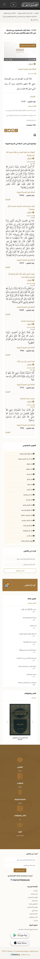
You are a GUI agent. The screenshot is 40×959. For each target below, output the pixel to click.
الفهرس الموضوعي (32, 603)
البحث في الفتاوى (20, 571)
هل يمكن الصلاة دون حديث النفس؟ (26, 658)
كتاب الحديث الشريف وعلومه (25, 13)
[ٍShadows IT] (15, 954)
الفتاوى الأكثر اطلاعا (32, 907)
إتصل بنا (36, 920)
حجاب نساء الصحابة (27, 398)
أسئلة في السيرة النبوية (10, 13)
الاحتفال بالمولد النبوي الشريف (27, 634)
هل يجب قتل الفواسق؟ (29, 642)
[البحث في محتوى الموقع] (13, 5)
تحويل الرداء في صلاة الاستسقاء (27, 666)
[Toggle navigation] (4, 4)
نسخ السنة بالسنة (28, 321)
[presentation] (7, 721)
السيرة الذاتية (34, 894)
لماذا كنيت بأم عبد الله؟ (26, 361)
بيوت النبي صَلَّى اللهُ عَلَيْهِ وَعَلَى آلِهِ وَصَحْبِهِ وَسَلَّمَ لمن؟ (21, 276)
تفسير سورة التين (31, 674)
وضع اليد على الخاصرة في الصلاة (27, 682)
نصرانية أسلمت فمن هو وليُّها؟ (27, 650)
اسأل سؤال (35, 900)
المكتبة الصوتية (34, 914)
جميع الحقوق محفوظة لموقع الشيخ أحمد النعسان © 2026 (20, 951)
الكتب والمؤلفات (33, 917)
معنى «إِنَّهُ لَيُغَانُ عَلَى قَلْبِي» (28, 609)
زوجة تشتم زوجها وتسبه (29, 617)
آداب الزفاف (33, 625)
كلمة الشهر (35, 910)
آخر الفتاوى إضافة (33, 904)
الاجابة (8, 199)
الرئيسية (37, 13)
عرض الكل (34, 697)
